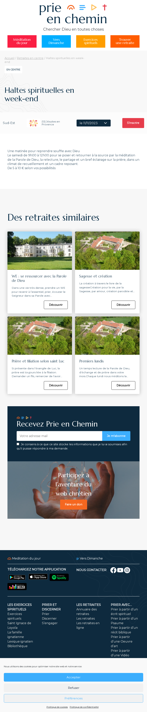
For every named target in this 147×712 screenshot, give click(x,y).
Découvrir (56, 305)
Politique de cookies (57, 706)
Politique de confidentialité (84, 706)
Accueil (9, 58)
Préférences (73, 698)
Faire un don (73, 504)
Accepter (73, 677)
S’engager (50, 623)
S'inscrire (133, 123)
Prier (45, 614)
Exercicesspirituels (91, 41)
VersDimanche (56, 41)
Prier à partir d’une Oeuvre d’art (121, 641)
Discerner (49, 618)
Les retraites (88, 605)
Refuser (73, 688)
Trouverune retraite (125, 41)
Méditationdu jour (22, 41)
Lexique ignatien (20, 641)
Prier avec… (121, 605)
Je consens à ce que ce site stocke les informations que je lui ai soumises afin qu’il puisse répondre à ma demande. (72, 446)
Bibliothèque (17, 646)
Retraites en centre (30, 58)
